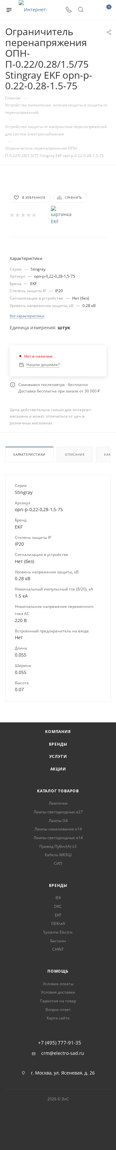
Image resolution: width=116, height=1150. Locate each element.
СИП (58, 863)
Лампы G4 (58, 820)
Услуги (58, 756)
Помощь (58, 971)
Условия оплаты (58, 983)
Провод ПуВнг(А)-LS (58, 846)
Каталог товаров (58, 791)
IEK (58, 897)
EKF (58, 915)
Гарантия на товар (58, 1001)
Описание (75, 454)
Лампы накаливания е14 (58, 829)
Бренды (58, 744)
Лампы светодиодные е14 (58, 837)
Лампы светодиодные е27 (58, 812)
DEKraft (58, 923)
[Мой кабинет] (93, 10)
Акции (58, 769)
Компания (58, 731)
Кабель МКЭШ (58, 855)
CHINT (58, 949)
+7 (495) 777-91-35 (59, 1042)
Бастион (58, 941)
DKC (58, 906)
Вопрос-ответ (58, 1009)
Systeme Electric (58, 932)
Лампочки (58, 803)
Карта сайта (58, 1018)
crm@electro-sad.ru (62, 1053)
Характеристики (29, 454)
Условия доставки (58, 992)
